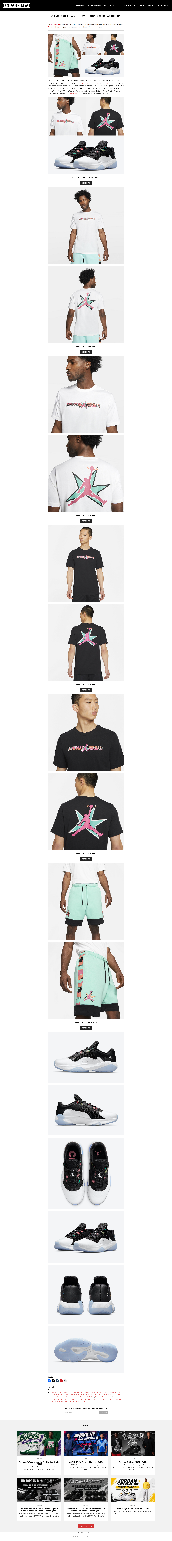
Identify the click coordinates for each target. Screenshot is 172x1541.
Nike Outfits (127, 5)
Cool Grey (104, 83)
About (82, 1536)
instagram (165, 5)
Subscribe (150, 5)
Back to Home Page (86, 1526)
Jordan (52, 1389)
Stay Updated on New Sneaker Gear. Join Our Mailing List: (86, 1408)
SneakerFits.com (89, 1533)
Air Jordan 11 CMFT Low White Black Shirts (98, 1399)
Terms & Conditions (93, 1536)
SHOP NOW (86, 183)
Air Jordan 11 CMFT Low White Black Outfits (70, 1399)
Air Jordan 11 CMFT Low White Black (82, 1397)
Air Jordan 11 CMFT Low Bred (87, 83)
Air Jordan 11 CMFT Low (74, 94)
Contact (75, 1536)
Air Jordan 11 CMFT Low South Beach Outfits (70, 1394)
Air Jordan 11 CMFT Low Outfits (60, 1392)
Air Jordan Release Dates (97, 5)
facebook (162, 5)
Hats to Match (139, 5)
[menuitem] (80, 5)
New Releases (80, 5)
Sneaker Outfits (84, 1401)
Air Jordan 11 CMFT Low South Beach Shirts (100, 1394)
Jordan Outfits (114, 5)
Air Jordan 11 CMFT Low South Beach (83, 1392)
